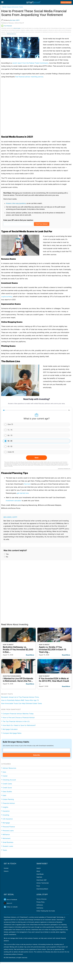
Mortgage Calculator (10, 729)
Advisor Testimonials (42, 883)
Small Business (8, 842)
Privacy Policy (40, 902)
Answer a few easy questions (16, 203)
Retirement (6, 838)
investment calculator (13, 500)
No (7, 557)
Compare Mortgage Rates (12, 733)
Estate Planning (8, 799)
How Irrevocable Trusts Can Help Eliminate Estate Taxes (21, 703)
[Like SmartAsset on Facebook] (5, 899)
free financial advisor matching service (29, 77)
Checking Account (9, 780)
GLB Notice (39, 908)
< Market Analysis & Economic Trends (12, 7)
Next (36, 458)
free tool (27, 484)
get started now (23, 493)
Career (5, 776)
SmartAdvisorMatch (42, 889)
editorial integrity (16, 28)
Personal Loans (8, 831)
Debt (4, 795)
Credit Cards (7, 784)
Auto (4, 772)
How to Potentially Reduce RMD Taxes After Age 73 (20, 700)
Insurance (6, 811)
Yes (7, 554)
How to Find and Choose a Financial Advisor (19, 717)
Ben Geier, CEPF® (10, 517)
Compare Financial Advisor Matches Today (18, 714)
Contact (6, 868)
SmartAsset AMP (41, 880)
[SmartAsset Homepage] (33, 2)
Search (38, 868)
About (38, 871)
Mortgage (6, 823)
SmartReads (40, 874)
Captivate (39, 877)
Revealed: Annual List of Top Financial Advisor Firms (20, 697)
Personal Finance (9, 827)
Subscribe (36, 755)
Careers (6, 871)
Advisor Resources (9, 768)
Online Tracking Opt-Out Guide (45, 911)
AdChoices (39, 905)
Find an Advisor (66, 2)
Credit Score (7, 788)
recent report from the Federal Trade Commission (30, 63)
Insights (5, 807)
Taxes (5, 850)
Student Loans (8, 846)
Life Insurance (8, 819)
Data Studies (7, 791)
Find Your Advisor (42, 224)
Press (38, 886)
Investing (6, 815)
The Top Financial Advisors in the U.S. (16, 721)
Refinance (6, 834)
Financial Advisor (9, 803)
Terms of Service (41, 899)
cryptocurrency (6, 296)
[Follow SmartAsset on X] (5, 903)
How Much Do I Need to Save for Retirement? (19, 725)
